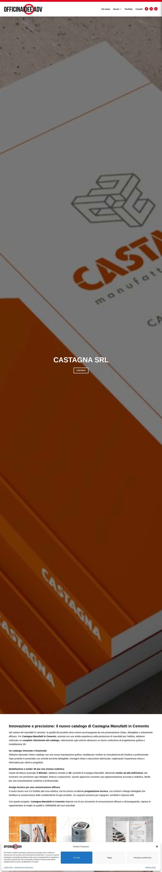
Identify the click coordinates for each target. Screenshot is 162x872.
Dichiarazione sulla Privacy (24, 867)
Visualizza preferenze (142, 858)
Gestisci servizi (150, 867)
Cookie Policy (8, 867)
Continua (81, 370)
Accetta (76, 858)
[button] (157, 846)
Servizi (116, 9)
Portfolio (129, 9)
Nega (109, 858)
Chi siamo (105, 9)
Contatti (139, 9)
